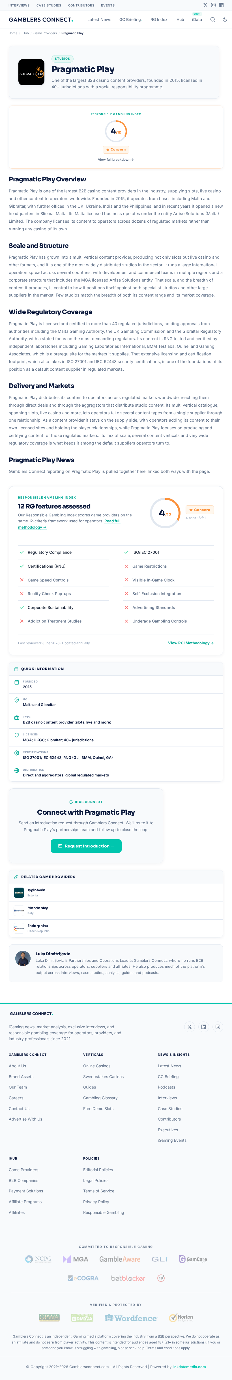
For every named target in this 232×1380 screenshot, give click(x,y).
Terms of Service (98, 1190)
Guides (89, 1087)
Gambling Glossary (100, 1097)
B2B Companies (23, 1180)
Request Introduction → (89, 846)
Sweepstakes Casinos (103, 1076)
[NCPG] (38, 1259)
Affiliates (17, 1212)
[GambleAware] (120, 1259)
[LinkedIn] (221, 5)
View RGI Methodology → (191, 643)
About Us (17, 1065)
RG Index (159, 19)
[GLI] (160, 1259)
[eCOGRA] (83, 1278)
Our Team (18, 1087)
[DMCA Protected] (82, 1318)
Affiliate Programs (25, 1201)
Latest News (99, 19)
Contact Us (19, 1108)
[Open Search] (213, 19)
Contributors (81, 5)
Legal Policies (95, 1180)
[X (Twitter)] (189, 1026)
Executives (168, 1129)
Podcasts (166, 1087)
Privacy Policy (96, 1201)
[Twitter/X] (205, 5)
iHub (179, 19)
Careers (16, 1097)
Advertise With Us (25, 1119)
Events (108, 5)
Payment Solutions (26, 1190)
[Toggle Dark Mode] (225, 19)
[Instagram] (213, 5)
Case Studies (48, 5)
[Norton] (181, 1317)
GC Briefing (130, 19)
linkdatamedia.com (189, 1366)
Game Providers (45, 33)
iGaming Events (172, 1140)
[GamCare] (193, 1259)
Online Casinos (96, 1065)
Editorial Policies (98, 1169)
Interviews (19, 5)
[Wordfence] (131, 1317)
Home (12, 33)
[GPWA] (49, 1318)
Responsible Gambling (103, 1212)
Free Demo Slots (98, 1108)
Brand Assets (21, 1076)
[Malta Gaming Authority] (75, 1259)
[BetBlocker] (128, 1278)
